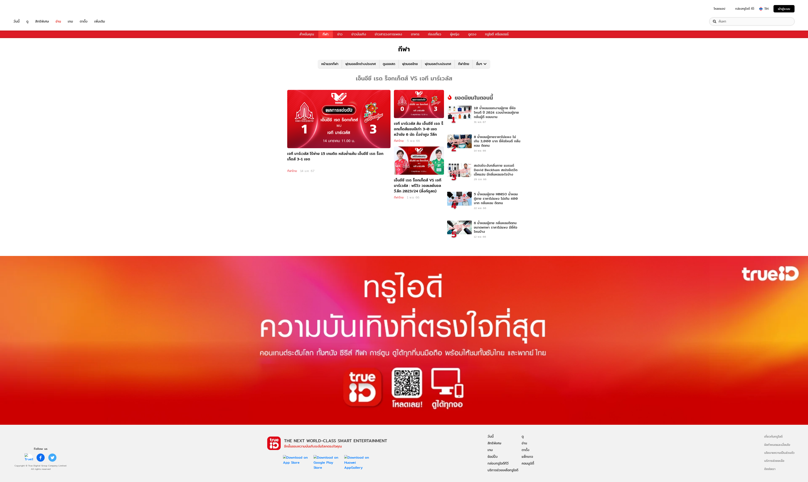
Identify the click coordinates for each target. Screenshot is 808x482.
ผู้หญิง (454, 34)
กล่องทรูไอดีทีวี (498, 463)
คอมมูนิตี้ (528, 463)
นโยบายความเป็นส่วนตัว (779, 452)
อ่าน (58, 21)
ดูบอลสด (389, 64)
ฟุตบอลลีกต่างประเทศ (360, 64)
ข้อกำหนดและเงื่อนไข (777, 444)
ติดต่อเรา (769, 468)
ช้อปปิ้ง (493, 456)
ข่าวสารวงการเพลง (388, 34)
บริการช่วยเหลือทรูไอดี (503, 470)
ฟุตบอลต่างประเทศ (438, 64)
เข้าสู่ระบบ (784, 8)
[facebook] (40, 457)
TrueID (26, 8)
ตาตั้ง (84, 21)
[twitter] (52, 457)
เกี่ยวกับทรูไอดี (773, 436)
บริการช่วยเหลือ (774, 460)
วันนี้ (16, 21)
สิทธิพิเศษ (42, 21)
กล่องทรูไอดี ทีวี (744, 9)
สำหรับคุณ (306, 34)
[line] (29, 457)
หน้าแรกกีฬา (329, 64)
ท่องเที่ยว (434, 34)
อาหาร (415, 34)
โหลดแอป (719, 9)
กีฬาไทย (463, 64)
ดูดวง (472, 34)
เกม (70, 21)
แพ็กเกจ (527, 456)
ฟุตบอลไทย (410, 64)
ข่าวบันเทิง (358, 34)
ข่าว (340, 34)
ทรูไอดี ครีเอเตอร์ (497, 34)
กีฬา (325, 34)
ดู (27, 21)
